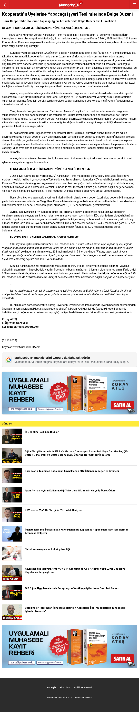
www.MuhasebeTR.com (26, 347)
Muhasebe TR (53, 698)
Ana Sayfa (51, 687)
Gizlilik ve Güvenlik (83, 687)
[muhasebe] (69, 7)
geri (4, 4)
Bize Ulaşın (65, 687)
